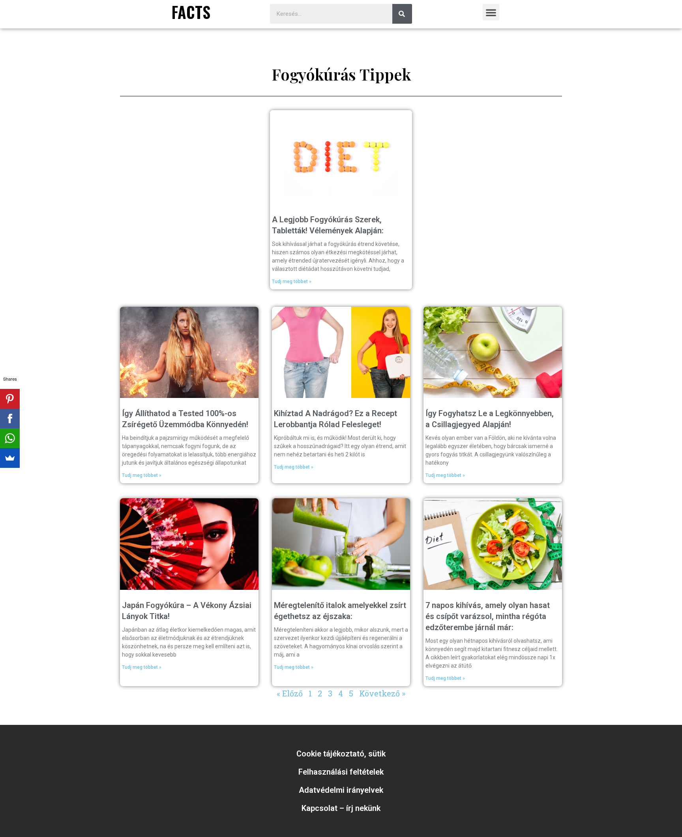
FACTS (191, 12)
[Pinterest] (10, 399)
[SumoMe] (10, 458)
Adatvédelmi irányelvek (341, 790)
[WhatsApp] (10, 438)
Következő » (382, 693)
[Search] (402, 14)
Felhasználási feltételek (341, 772)
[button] (491, 12)
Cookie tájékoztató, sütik (341, 753)
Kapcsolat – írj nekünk (341, 808)
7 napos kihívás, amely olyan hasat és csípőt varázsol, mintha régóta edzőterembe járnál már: (487, 616)
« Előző (290, 693)
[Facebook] (10, 418)
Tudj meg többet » (291, 281)
